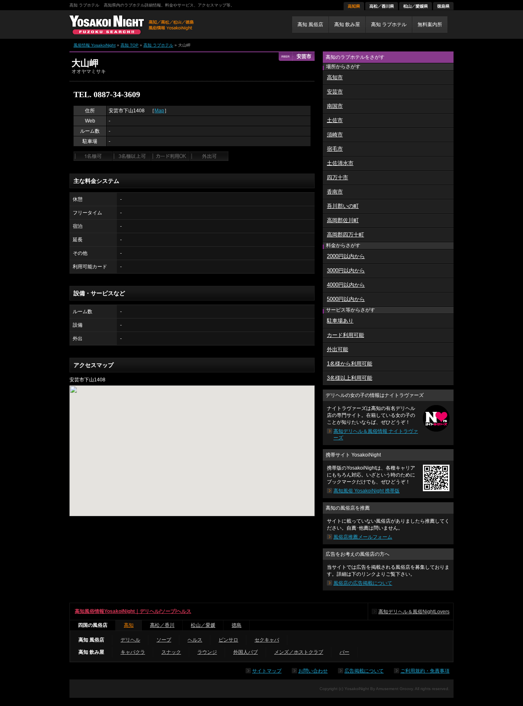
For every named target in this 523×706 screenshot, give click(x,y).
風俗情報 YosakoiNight (95, 45)
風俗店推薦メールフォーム (362, 537)
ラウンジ (207, 652)
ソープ (163, 640)
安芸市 (335, 92)
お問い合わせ (313, 671)
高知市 (335, 77)
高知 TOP (130, 45)
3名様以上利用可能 (349, 378)
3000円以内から (346, 270)
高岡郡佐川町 (343, 220)
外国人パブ (245, 652)
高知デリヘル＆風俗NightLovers (413, 612)
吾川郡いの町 (343, 206)
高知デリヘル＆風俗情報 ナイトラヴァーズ (375, 434)
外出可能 (337, 349)
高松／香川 (162, 625)
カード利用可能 (345, 335)
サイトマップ (267, 671)
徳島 (236, 625)
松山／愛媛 (203, 625)
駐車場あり (340, 321)
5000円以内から (346, 299)
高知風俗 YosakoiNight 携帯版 (366, 491)
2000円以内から (346, 256)
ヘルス (195, 640)
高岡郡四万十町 (345, 235)
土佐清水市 (340, 163)
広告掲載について (364, 671)
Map (159, 111)
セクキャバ (267, 640)
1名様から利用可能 (349, 364)
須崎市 (335, 134)
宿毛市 (335, 149)
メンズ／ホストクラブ (298, 652)
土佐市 (335, 120)
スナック (171, 652)
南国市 (335, 106)
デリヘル (130, 640)
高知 (129, 625)
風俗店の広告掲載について (362, 583)
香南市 (335, 192)
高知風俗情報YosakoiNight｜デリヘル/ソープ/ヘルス (133, 611)
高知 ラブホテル (158, 45)
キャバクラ (133, 652)
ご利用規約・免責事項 (424, 671)
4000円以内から (346, 285)
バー (344, 652)
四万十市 (337, 177)
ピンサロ (228, 640)
